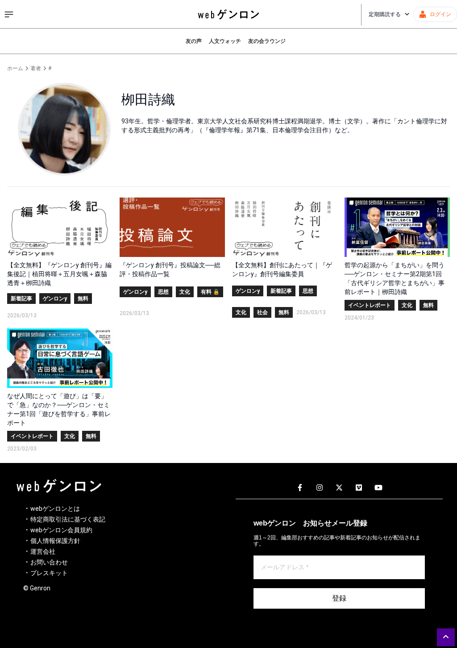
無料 (83, 298)
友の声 (194, 41)
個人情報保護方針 (55, 540)
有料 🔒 (210, 292)
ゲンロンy (55, 298)
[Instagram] (319, 488)
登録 (339, 598)
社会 (262, 312)
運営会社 (42, 551)
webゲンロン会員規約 (61, 530)
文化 (184, 292)
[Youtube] (378, 488)
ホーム (15, 68)
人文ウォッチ (225, 41)
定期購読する (385, 14)
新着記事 (21, 298)
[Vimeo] (359, 488)
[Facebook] (300, 488)
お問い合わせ (49, 562)
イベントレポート (369, 305)
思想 (163, 292)
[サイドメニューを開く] (9, 14)
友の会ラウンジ (267, 41)
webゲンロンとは (55, 508)
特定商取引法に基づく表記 (67, 519)
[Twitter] (339, 488)
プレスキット (49, 572)
